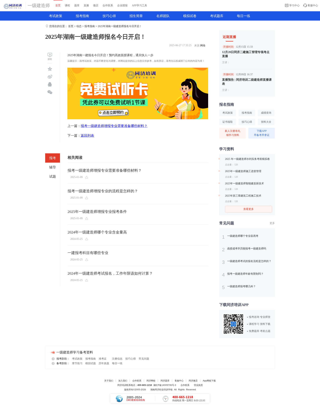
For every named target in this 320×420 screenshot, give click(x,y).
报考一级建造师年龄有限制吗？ (243, 275)
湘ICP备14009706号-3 (164, 385)
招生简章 (136, 16)
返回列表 (87, 135)
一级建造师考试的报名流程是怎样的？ (246, 262)
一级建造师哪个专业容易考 (240, 237)
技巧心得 (109, 16)
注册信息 (117, 358)
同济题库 (165, 380)
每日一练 (243, 16)
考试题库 (216, 16)
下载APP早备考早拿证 (261, 133)
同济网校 (150, 380)
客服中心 (312, 5)
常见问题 (144, 358)
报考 (52, 158)
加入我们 (122, 380)
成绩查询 (266, 112)
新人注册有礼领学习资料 (232, 133)
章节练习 (77, 363)
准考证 (102, 358)
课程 (67, 5)
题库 (76, 5)
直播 (86, 5)
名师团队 (163, 16)
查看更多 (248, 209)
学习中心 (294, 5)
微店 (95, 5)
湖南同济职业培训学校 (161, 389)
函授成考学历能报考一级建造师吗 (244, 249)
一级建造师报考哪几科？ (239, 287)
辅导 (52, 167)
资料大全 (266, 122)
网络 (202, 45)
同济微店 (193, 380)
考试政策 (55, 16)
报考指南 (82, 16)
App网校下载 (209, 380)
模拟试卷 (189, 16)
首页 (58, 5)
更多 (272, 223)
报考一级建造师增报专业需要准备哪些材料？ (114, 126)
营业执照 (198, 385)
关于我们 (108, 380)
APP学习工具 (139, 5)
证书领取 (227, 122)
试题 (52, 176)
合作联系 (108, 5)
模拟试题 (90, 363)
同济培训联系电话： (134, 385)
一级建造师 (39, 5)
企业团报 (122, 5)
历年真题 (104, 363)
